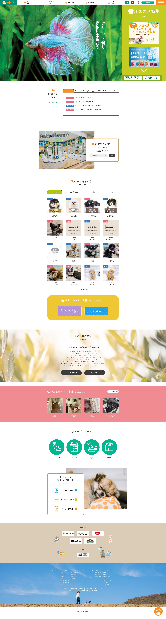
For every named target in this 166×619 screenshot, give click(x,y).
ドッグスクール (74, 576)
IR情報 (105, 574)
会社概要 (105, 572)
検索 (112, 155)
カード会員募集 (98, 574)
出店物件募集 (74, 588)
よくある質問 (85, 590)
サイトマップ (98, 588)
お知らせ (66, 588)
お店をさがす (55, 571)
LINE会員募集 (98, 576)
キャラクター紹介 (107, 576)
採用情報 (81, 588)
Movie (105, 578)
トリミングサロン (75, 572)
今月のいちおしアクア (65, 582)
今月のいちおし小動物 (65, 580)
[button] (144, 17)
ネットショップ (89, 588)
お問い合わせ (93, 590)
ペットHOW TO (87, 574)
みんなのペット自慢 (88, 571)
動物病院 (73, 578)
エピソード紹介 (106, 584)
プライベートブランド (108, 580)
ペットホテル (74, 574)
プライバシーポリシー (74, 590)
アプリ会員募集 (98, 572)
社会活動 (105, 582)
